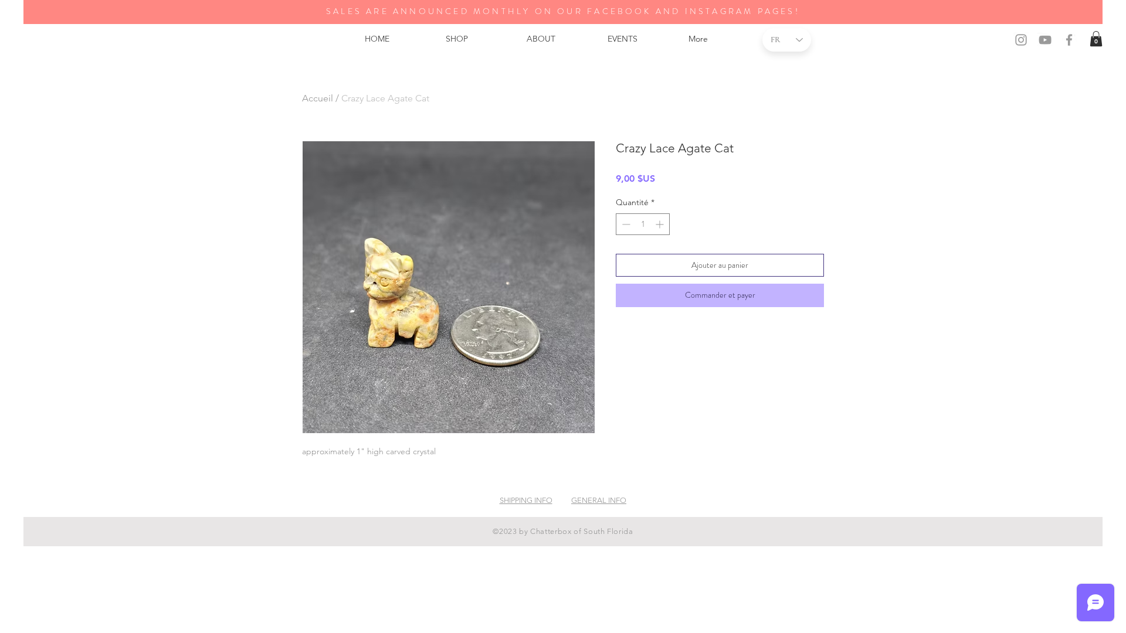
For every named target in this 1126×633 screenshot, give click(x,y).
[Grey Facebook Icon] (1069, 39)
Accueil (317, 98)
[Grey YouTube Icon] (1045, 39)
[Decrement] (625, 224)
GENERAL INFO (598, 500)
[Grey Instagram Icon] (1021, 39)
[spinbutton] (642, 224)
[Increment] (660, 224)
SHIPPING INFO (526, 500)
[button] (1096, 38)
